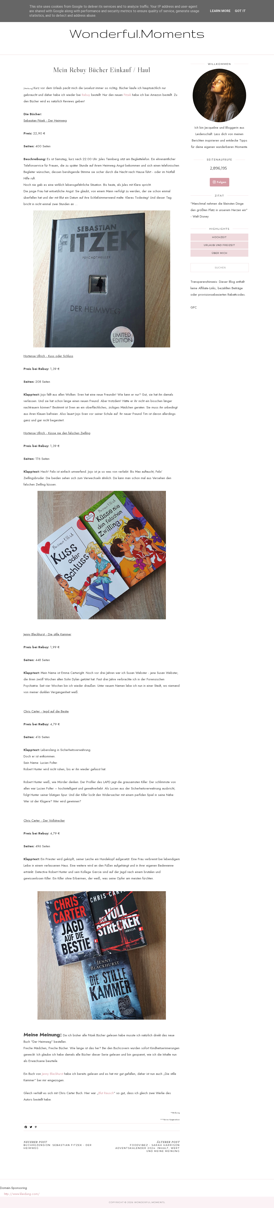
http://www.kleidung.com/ (22, 1194)
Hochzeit (219, 237)
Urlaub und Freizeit (219, 245)
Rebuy (86, 94)
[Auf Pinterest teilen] (36, 1127)
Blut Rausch (106, 1093)
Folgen (221, 182)
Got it (240, 11)
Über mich (219, 253)
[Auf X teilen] (31, 1127)
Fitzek (127, 94)
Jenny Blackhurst (52, 1073)
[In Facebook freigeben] (26, 1127)
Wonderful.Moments (137, 33)
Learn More (220, 11)
